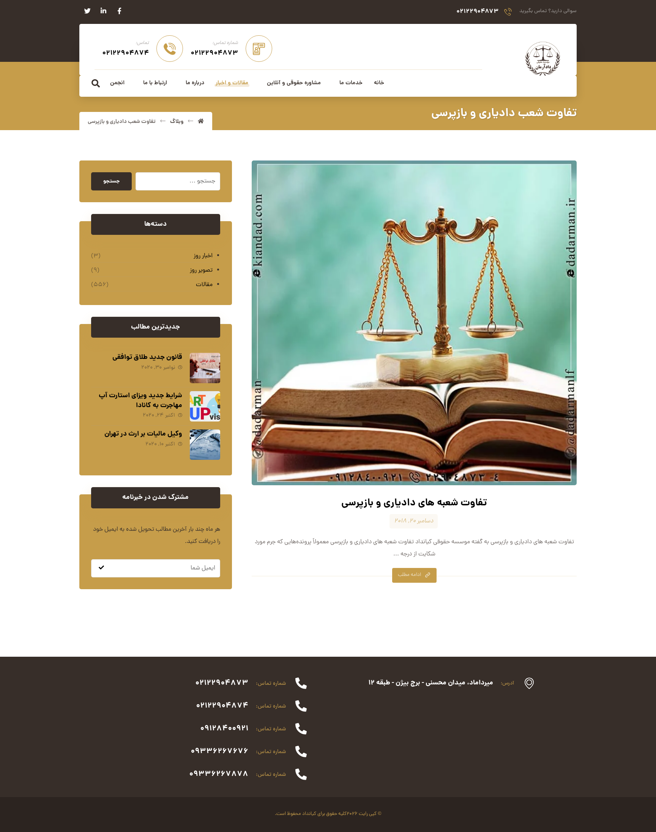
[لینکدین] (103, 11)
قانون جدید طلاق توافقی (147, 357)
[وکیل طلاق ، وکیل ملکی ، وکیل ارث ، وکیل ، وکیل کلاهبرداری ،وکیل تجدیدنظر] (542, 58)
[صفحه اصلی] (201, 122)
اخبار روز (203, 256)
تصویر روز (201, 270)
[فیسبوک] (119, 11)
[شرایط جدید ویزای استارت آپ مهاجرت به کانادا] (205, 406)
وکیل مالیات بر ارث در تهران (143, 434)
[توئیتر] (87, 11)
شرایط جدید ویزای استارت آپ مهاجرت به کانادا (140, 400)
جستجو (111, 181)
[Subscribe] (101, 568)
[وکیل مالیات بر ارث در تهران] (205, 444)
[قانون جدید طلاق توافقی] (205, 368)
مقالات (204, 284)
